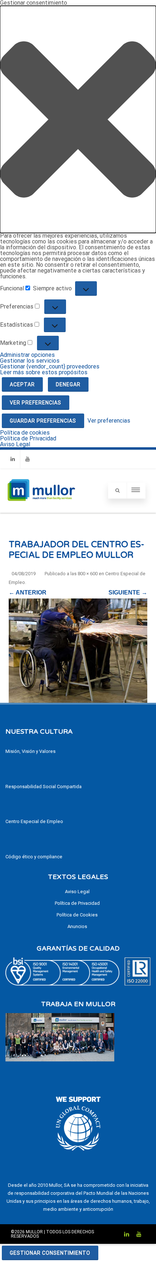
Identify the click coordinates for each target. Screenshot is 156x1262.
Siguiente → (127, 592)
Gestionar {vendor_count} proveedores (49, 366)
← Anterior (27, 592)
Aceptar (22, 384)
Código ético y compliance (33, 856)
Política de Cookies (77, 915)
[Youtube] (27, 459)
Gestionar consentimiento (50, 1253)
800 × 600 (88, 573)
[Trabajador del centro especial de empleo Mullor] (78, 650)
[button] (78, 119)
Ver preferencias (35, 403)
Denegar (68, 384)
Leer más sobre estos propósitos (43, 372)
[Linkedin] (12, 459)
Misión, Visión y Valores (30, 751)
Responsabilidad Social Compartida (43, 786)
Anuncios (77, 926)
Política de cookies (25, 432)
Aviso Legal (15, 444)
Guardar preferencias (43, 421)
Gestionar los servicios (29, 360)
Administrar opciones (27, 354)
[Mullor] (41, 509)
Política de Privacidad (28, 438)
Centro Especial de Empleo (34, 821)
